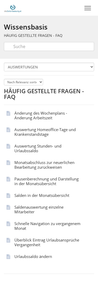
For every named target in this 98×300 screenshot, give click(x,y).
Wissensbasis (26, 27)
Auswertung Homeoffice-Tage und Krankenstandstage (45, 132)
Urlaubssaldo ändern (33, 256)
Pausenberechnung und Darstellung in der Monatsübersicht (46, 181)
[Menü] (87, 8)
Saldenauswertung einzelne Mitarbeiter (39, 209)
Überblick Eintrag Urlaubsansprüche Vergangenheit (46, 242)
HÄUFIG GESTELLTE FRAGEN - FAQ (33, 35)
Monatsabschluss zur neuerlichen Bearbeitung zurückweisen (44, 165)
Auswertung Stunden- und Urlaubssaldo (37, 148)
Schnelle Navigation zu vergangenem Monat (47, 226)
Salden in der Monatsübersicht (41, 195)
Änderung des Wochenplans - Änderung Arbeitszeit (40, 115)
